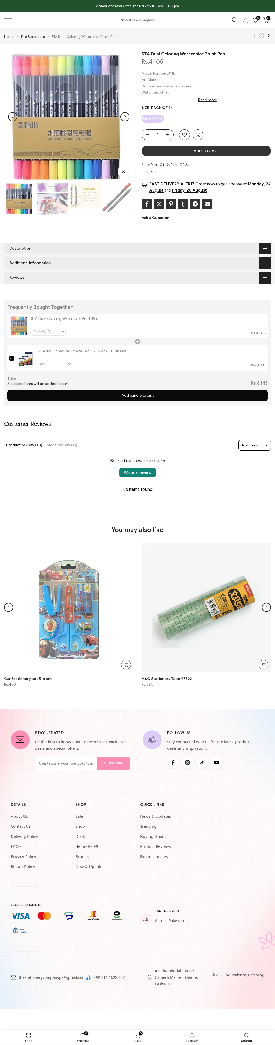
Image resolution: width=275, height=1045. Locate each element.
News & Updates (155, 816)
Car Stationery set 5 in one (28, 678)
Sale (79, 816)
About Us (19, 816)
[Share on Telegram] (195, 204)
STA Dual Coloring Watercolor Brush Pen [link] (64, 318)
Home (9, 36)
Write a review (137, 472)
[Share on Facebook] (147, 204)
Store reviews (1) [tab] (61, 444)
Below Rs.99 (86, 846)
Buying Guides (153, 836)
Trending (148, 826)
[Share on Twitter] (159, 204)
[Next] (124, 116)
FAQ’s (16, 846)
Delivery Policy (24, 836)
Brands (82, 856)
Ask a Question (155, 217)
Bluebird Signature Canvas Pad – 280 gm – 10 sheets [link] (82, 351)
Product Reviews (155, 846)
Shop (80, 826)
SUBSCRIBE (113, 763)
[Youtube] (216, 762)
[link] (19, 326)
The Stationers (33, 36)
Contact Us (21, 826)
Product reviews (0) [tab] (24, 444)
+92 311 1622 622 (109, 977)
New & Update (88, 866)
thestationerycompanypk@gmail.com (52, 977)
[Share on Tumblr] (183, 204)
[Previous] (12, 116)
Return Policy (23, 866)
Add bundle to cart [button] (137, 395)
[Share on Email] (207, 204)
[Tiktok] (202, 762)
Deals (80, 836)
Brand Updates (154, 856)
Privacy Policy (23, 856)
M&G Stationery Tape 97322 (167, 678)
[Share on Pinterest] (171, 204)
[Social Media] (173, 762)
